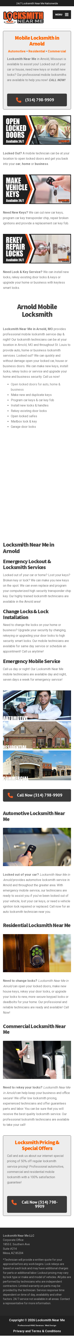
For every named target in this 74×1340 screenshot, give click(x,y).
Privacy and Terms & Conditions (37, 1331)
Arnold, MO (25, 345)
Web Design (50, 1326)
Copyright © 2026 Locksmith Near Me (37, 1320)
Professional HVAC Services (31, 1326)
